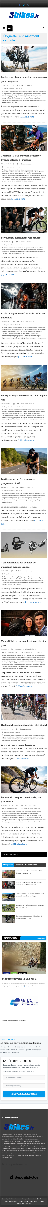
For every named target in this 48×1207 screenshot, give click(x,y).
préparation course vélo (37, 739)
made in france (24, 581)
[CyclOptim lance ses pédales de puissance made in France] (24, 545)
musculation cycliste (35, 497)
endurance (12, 172)
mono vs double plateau (29, 663)
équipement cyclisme (28, 579)
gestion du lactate (33, 331)
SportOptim (40, 582)
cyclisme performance (38, 327)
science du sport (7, 417)
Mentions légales (11, 1201)
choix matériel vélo (25, 657)
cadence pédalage (40, 655)
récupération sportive (20, 337)
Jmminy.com (41, 1199)
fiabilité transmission (26, 661)
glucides (31, 172)
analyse (20, 410)
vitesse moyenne (7, 419)
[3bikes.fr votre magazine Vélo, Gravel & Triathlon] (4, 28)
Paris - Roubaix (14, 664)
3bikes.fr (6, 91)
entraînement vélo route (12, 331)
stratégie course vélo (11, 740)
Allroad (14, 973)
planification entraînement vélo (11, 821)
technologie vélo (12, 666)
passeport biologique (34, 413)
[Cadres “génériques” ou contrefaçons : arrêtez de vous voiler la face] (8, 885)
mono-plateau (41, 663)
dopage (25, 411)
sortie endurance (17, 100)
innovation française (14, 581)
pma (19, 739)
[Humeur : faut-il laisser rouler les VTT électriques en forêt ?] (8, 873)
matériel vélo (13, 413)
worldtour (42, 419)
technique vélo (38, 100)
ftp (10, 497)
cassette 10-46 (6, 657)
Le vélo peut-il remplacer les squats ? (21, 237)
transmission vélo (34, 666)
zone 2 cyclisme (41, 339)
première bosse (25, 739)
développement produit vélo (27, 659)
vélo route (16, 584)
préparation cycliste (22, 335)
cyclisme (21, 170)
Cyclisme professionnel (38, 657)
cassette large (15, 657)
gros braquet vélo (14, 819)
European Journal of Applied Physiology (24, 249)
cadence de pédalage (16, 577)
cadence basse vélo (9, 812)
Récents (20, 865)
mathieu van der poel (19, 333)
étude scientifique (7, 249)
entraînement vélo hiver (17, 817)
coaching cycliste (22, 493)
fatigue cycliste (30, 95)
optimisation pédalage (26, 819)
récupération (30, 179)
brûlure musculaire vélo (25, 327)
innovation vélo (6, 663)
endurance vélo (10, 93)
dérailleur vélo (14, 659)
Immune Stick (13, 173)
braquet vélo (30, 655)
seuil (3, 740)
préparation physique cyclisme (30, 821)
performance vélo (20, 251)
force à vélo (40, 249)
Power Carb (28, 177)
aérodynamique (13, 410)
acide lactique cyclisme (11, 327)
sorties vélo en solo (28, 100)
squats (9, 253)
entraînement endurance (37, 495)
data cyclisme (6, 659)
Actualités (6, 973)
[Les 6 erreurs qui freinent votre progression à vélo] (24, 461)
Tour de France (27, 417)
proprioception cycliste (14, 99)
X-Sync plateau (21, 668)
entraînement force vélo (22, 815)
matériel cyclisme (17, 663)
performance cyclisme (32, 333)
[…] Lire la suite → (28, 117)
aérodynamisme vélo (10, 655)
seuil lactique (40, 337)
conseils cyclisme (24, 91)
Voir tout (41, 938)
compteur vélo (14, 91)
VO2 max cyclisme (31, 339)
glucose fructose (39, 172)
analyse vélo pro (21, 655)
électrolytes (5, 172)
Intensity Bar (21, 173)
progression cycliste (34, 335)
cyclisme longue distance (32, 170)
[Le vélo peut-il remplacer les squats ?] (24, 220)
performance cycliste (20, 97)
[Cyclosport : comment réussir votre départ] (24, 707)
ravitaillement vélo (10, 179)
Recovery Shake (21, 179)
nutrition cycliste (36, 173)
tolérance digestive (28, 181)
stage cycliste (11, 181)
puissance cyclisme (7, 337)
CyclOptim (5, 579)
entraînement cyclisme (39, 93)
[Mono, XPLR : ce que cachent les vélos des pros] (24, 623)
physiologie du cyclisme (9, 335)
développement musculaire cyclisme (27, 813)
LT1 (9, 333)
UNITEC (10, 584)
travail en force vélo (11, 823)
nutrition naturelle (29, 175)
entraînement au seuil (18, 329)
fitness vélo (5, 497)
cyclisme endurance (31, 812)
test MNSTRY (19, 181)
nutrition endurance (8, 175)
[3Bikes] (19, 1126)
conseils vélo (31, 493)
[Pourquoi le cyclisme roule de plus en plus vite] (24, 378)
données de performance (15, 411)
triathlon (4, 584)
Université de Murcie (18, 253)
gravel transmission (38, 661)
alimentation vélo (14, 170)
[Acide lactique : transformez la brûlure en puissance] (24, 295)
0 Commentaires (25, 85)
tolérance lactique (7, 339)
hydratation (5, 173)
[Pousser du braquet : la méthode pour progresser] (24, 779)
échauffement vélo (11, 737)
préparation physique (32, 251)
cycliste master (11, 813)
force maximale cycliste (31, 817)
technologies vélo (17, 417)
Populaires (9, 865)
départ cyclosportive (34, 735)
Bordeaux (7, 577)
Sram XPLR (36, 664)
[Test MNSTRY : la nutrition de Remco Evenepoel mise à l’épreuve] (24, 138)
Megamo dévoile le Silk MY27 (20, 978)
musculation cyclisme (8, 251)
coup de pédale (33, 91)
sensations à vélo (7, 100)
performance (6, 415)
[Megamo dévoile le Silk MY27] (24, 959)
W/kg (14, 419)
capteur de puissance (38, 410)
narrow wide (5, 664)
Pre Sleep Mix (37, 177)
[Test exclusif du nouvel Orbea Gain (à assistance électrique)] (8, 919)
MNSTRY (28, 173)
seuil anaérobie (31, 337)
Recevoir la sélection (24, 1094)
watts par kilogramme (31, 419)
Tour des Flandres (23, 666)
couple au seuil (20, 812)
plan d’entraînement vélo (22, 499)
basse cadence (13, 248)
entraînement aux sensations (23, 93)
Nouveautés (22, 973)
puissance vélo (25, 99)
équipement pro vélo (13, 661)
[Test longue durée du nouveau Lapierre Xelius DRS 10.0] (8, 908)
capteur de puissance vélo (30, 577)
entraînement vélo (20, 95)
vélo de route (22, 740)
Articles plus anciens (11, 854)
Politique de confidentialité (28, 1201)
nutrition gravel (19, 175)
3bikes (6, 170)
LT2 (11, 333)
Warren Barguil (20, 419)
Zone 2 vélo (13, 102)
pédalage (11, 97)
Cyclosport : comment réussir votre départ (24, 725)
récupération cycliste (35, 501)
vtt (20, 584)
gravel (36, 579)
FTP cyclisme (23, 331)
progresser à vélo (32, 97)
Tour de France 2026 (19, 339)
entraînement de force (36, 248)
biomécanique (27, 410)
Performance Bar (7, 177)
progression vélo (13, 501)
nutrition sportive (40, 175)
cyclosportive (24, 735)
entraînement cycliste (8, 95)
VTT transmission (11, 668)
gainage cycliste (16, 497)
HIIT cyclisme (25, 497)
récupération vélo (35, 99)
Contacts (28, 1203)
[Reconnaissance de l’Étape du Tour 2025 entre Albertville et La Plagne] (8, 896)
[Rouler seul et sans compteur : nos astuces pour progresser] (24, 59)
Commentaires (32, 865)
